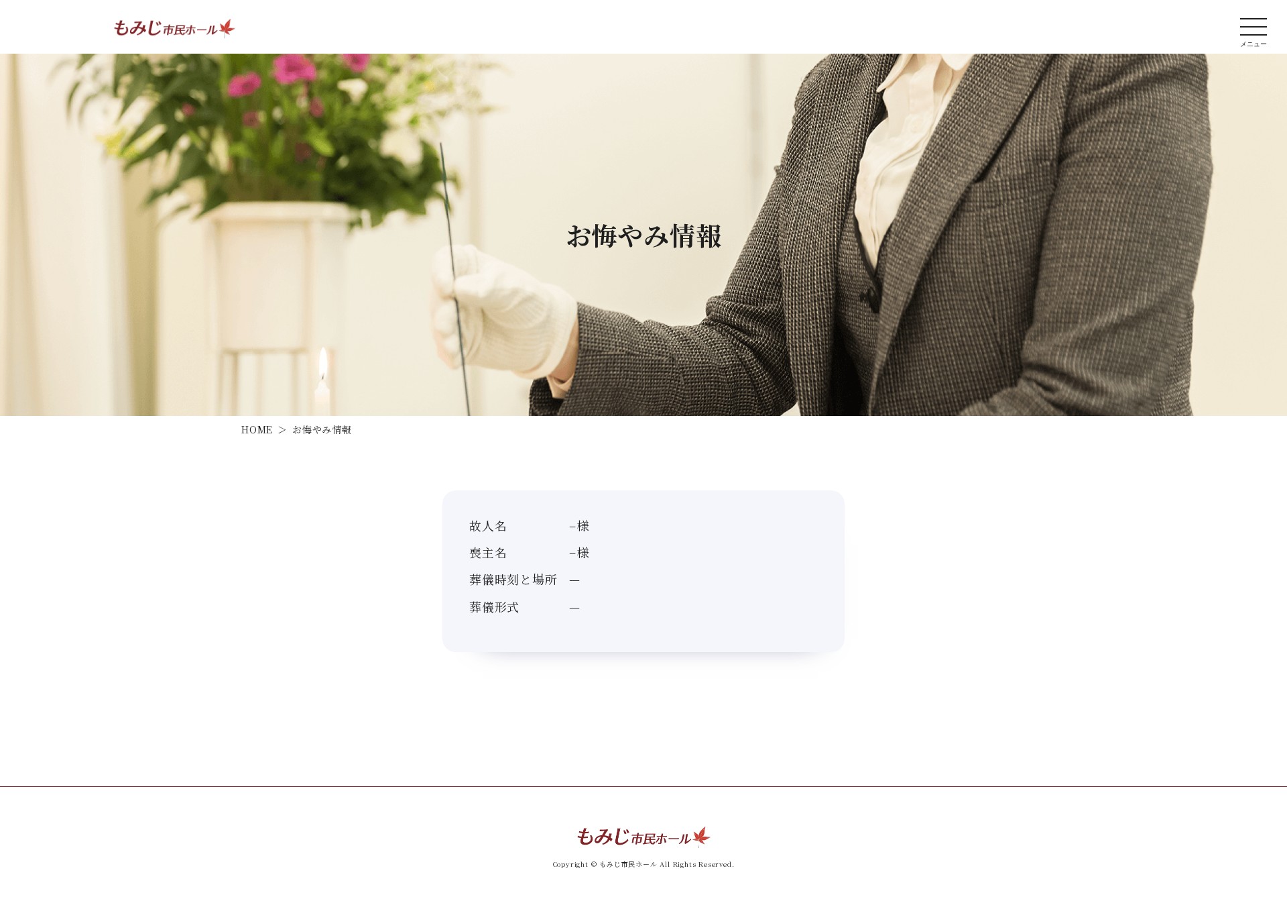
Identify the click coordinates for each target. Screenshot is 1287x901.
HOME (257, 429)
